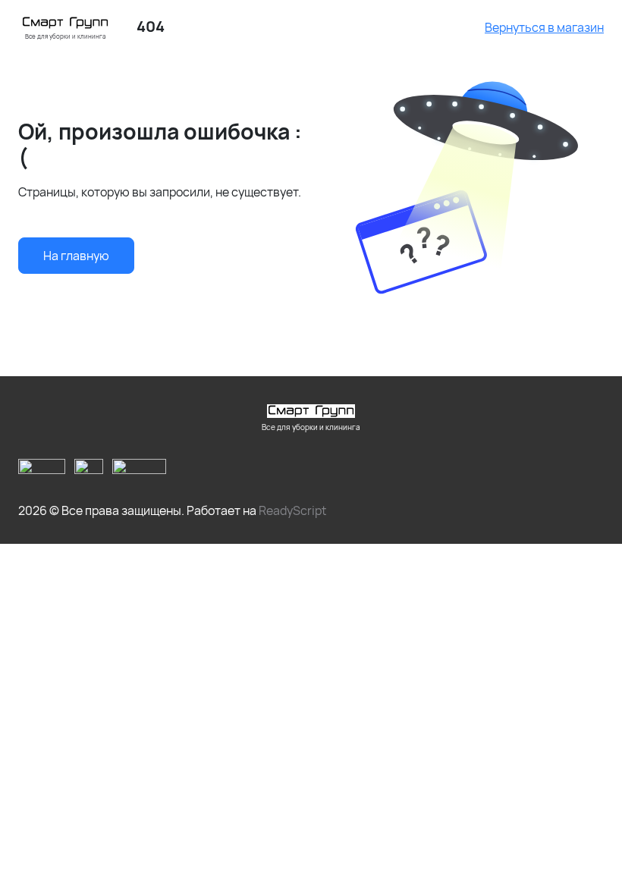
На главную (76, 255)
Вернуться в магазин (544, 27)
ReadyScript (292, 510)
